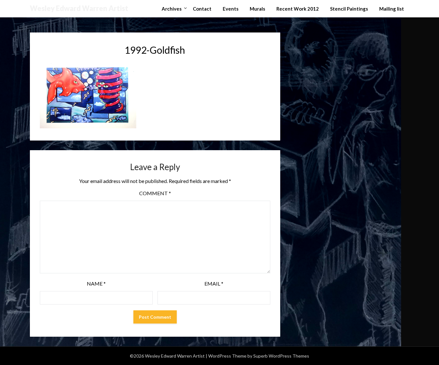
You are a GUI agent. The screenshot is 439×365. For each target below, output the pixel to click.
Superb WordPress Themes (281, 356)
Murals (257, 9)
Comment (155, 193)
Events (230, 9)
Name (96, 283)
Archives (172, 9)
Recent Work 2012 (297, 9)
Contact (202, 9)
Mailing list (391, 9)
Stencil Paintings (349, 9)
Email (213, 283)
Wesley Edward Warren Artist (79, 8)
